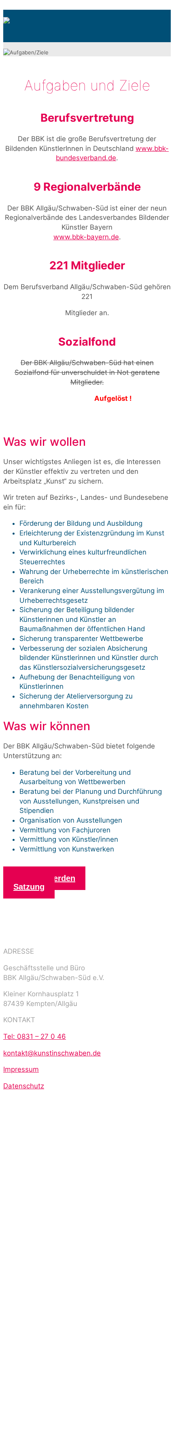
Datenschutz (23, 1086)
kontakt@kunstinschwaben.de (52, 1053)
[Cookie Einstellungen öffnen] (64, 1192)
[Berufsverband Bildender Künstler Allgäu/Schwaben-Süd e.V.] (6, 18)
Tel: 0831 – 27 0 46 (34, 1036)
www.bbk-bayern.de (86, 237)
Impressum (21, 1069)
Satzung (29, 886)
